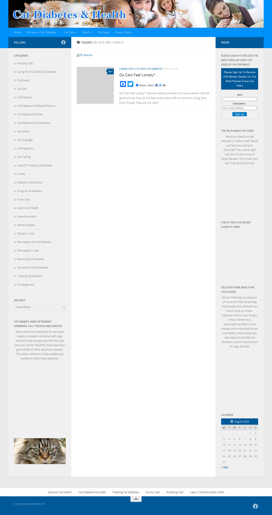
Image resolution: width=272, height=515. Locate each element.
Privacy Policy (123, 32)
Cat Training (24, 157)
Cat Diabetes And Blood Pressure (36, 106)
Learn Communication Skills (207, 492)
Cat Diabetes (24, 97)
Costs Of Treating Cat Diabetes (34, 165)
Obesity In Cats (25, 233)
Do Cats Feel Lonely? (137, 75)
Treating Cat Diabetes (29, 276)
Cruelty (21, 174)
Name (239, 95)
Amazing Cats (25, 63)
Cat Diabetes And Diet (29, 114)
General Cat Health (27, 208)
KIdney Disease (26, 225)
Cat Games (23, 131)
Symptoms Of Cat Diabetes (32, 267)
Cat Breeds (23, 80)
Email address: (239, 104)
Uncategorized (25, 284)
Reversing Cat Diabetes (30, 259)
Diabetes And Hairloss (30, 182)
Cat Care (69, 32)
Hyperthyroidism (27, 216)
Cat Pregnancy (25, 148)
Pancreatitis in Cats (28, 250)
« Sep (224, 467)
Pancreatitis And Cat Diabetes (34, 242)
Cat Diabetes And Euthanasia (33, 123)
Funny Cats (23, 199)
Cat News (104, 32)
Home (17, 32)
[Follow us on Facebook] (63, 42)
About (86, 32)
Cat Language (25, 140)
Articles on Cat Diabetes (41, 32)
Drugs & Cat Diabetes (29, 191)
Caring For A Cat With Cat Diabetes (141, 69)
